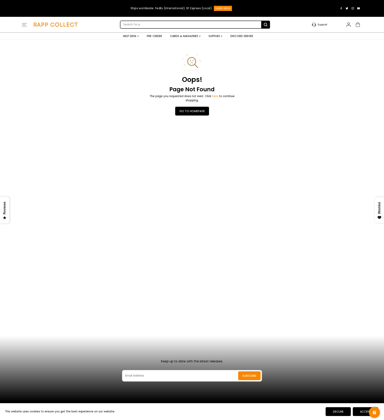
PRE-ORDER (154, 36)
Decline (338, 412)
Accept (365, 412)
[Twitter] (347, 8)
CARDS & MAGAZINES (184, 36)
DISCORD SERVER (241, 36)
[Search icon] (265, 25)
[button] (24, 25)
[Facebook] (341, 8)
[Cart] (358, 24)
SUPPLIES (215, 36)
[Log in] (348, 24)
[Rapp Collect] (56, 24)
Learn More (222, 8)
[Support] (325, 24)
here (215, 96)
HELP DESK (130, 36)
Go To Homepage (192, 111)
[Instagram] (352, 8)
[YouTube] (358, 8)
